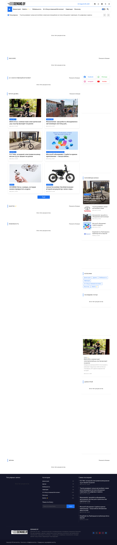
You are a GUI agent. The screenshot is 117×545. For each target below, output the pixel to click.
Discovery (77, 9)
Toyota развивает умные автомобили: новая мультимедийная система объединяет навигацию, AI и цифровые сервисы (56, 15)
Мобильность (36, 9)
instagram (90, 81)
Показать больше (104, 58)
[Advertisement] (96, 99)
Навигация (69, 9)
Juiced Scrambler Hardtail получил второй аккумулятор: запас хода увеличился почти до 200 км (59, 188)
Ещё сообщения (42, 197)
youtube (104, 81)
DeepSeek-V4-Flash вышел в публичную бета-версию (100, 232)
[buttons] (95, 4)
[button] (103, 9)
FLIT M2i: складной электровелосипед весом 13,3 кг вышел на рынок (24, 155)
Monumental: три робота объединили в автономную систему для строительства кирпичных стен (61, 123)
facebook (90, 77)
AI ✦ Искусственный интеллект (53, 9)
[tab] (10, 9)
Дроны (95, 277)
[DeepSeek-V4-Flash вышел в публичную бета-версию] (87, 234)
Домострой (17, 9)
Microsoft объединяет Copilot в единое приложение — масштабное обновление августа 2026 (61, 155)
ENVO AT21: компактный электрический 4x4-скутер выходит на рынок (25, 123)
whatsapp (104, 77)
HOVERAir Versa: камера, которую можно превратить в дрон (22, 188)
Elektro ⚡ (25, 9)
